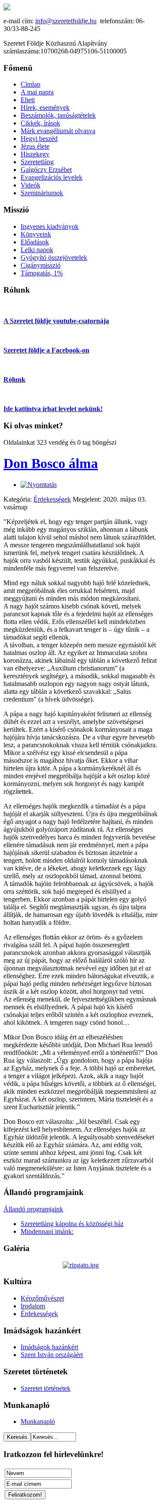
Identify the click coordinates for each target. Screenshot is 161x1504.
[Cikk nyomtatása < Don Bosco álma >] (39, 484)
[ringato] (81, 1265)
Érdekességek (52, 499)
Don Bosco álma (50, 463)
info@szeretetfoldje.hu (66, 21)
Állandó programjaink (33, 1209)
